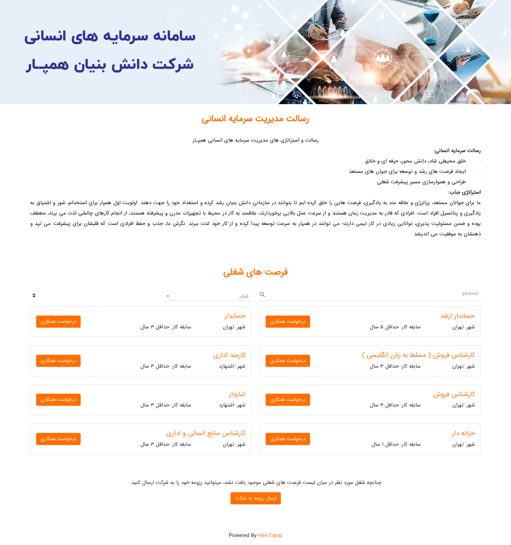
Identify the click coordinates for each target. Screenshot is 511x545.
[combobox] (207, 296)
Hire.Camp (270, 535)
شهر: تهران (463, 327)
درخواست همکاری (288, 321)
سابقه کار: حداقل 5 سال (395, 327)
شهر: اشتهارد (232, 366)
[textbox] (207, 296)
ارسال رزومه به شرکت (255, 498)
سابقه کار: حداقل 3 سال (165, 327)
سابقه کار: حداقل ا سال (396, 444)
